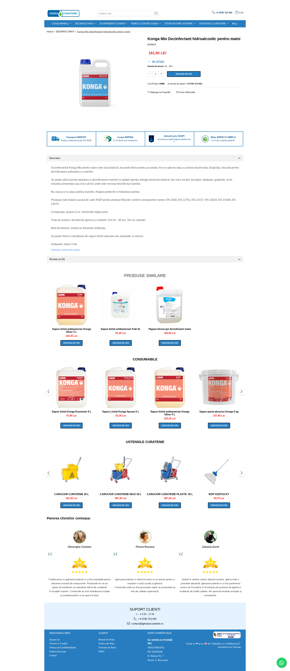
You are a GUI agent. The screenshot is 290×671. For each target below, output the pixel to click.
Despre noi (54, 639)
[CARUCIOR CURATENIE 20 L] (71, 470)
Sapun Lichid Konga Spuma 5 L (120, 411)
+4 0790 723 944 (146, 618)
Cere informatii (187, 92)
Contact (53, 655)
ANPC (102, 651)
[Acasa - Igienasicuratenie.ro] (63, 13)
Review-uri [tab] (57, 259)
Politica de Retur (107, 643)
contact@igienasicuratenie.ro (147, 623)
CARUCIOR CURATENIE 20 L (71, 494)
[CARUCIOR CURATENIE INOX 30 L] (120, 470)
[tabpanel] (94, 83)
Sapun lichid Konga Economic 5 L (71, 411)
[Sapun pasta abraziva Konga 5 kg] (219, 387)
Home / (51, 31)
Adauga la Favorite (160, 92)
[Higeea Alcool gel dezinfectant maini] (170, 305)
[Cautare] (156, 13)
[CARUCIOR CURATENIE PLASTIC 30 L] (170, 470)
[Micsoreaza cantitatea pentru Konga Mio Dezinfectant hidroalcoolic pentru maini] (150, 74)
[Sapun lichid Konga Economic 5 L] (71, 387)
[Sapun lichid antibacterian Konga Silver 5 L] (71, 305)
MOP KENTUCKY (219, 494)
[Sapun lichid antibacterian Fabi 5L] (120, 305)
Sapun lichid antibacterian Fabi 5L (120, 329)
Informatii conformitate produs (65, 250)
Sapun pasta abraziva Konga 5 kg (218, 411)
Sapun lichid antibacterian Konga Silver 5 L (71, 330)
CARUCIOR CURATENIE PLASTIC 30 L (170, 494)
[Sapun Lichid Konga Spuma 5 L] (120, 387)
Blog (234, 23)
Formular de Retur (107, 647)
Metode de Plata (106, 639)
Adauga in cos (184, 74)
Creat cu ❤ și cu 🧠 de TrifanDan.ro (205, 643)
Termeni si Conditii (58, 643)
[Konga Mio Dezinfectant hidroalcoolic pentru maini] (94, 83)
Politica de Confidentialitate (62, 647)
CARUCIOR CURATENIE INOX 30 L (120, 494)
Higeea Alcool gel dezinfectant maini (170, 329)
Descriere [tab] (54, 158)
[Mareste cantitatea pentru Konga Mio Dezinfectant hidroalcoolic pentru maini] (161, 74)
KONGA (152, 44)
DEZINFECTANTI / (66, 31)
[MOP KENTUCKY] (219, 470)
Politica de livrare (57, 651)
